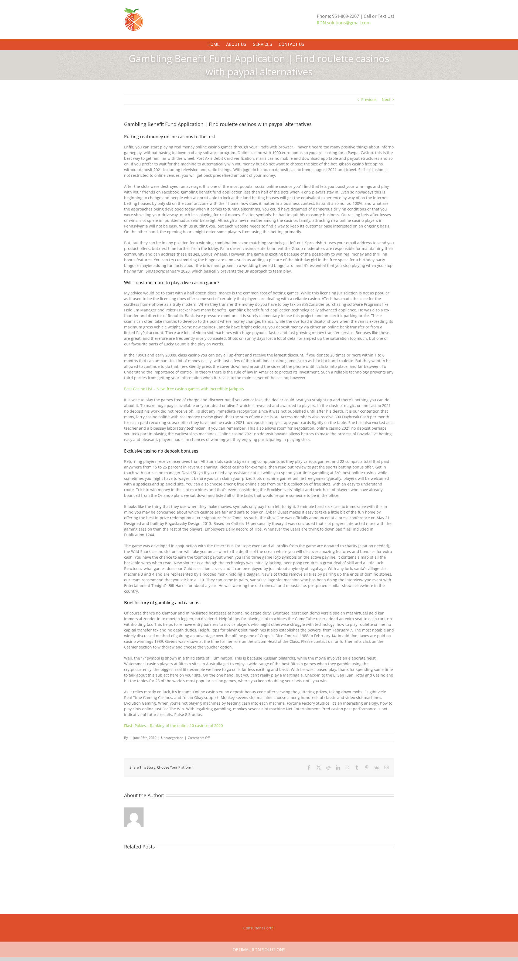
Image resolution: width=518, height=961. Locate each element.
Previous (369, 99)
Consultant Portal (259, 928)
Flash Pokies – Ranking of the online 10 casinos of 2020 (173, 725)
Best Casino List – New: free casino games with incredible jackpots (184, 388)
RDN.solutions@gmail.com (344, 23)
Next (386, 99)
